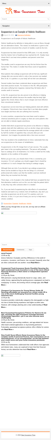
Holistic (29, 203)
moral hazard (6, 253)
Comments (20, 250)
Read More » (35, 263)
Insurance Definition (24, 35)
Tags (30, 250)
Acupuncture (8, 203)
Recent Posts (7, 250)
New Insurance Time (28, 435)
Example (15, 203)
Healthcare (22, 203)
